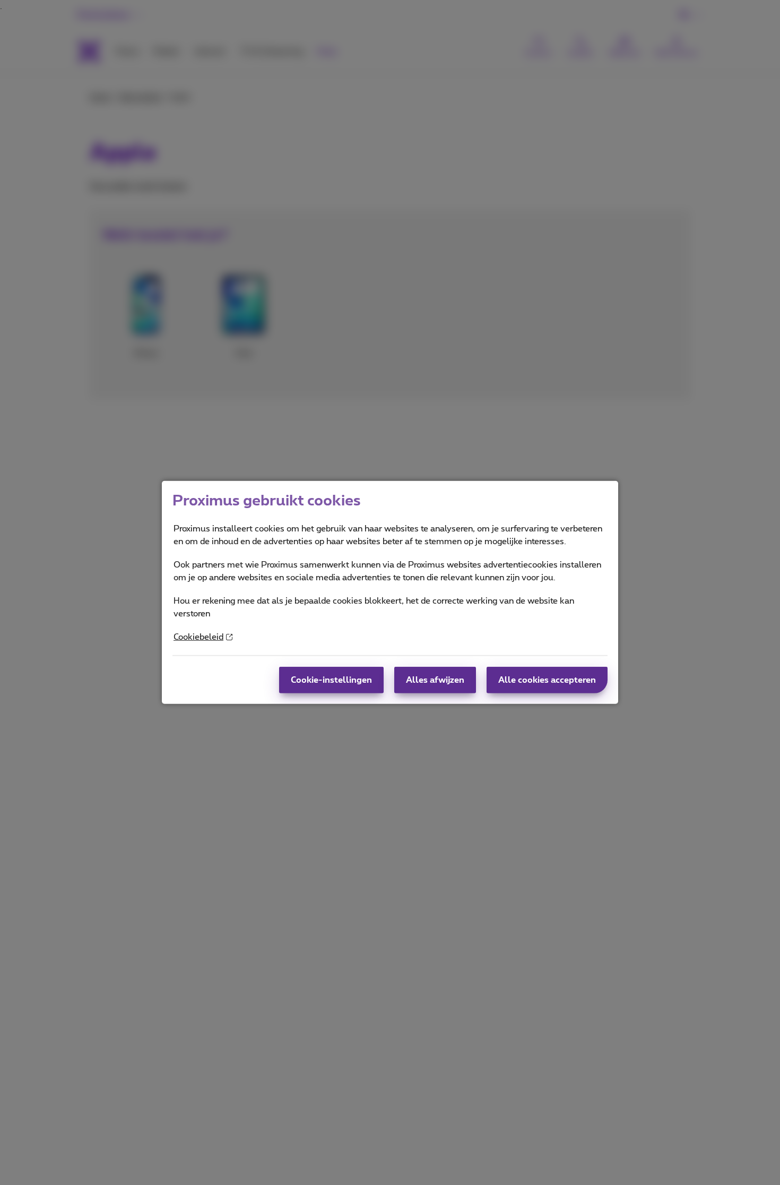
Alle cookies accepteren (547, 680)
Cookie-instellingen (331, 680)
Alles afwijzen (435, 680)
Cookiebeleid (198, 637)
